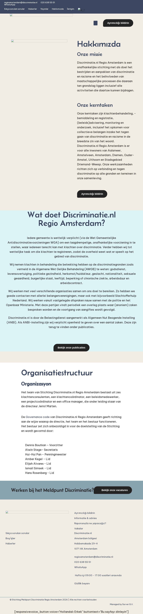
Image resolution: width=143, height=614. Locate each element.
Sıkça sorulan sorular (14, 9)
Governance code (38, 417)
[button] (95, 23)
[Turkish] (81, 10)
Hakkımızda (58, 9)
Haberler (32, 9)
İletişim (70, 9)
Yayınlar (44, 9)
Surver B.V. (127, 604)
